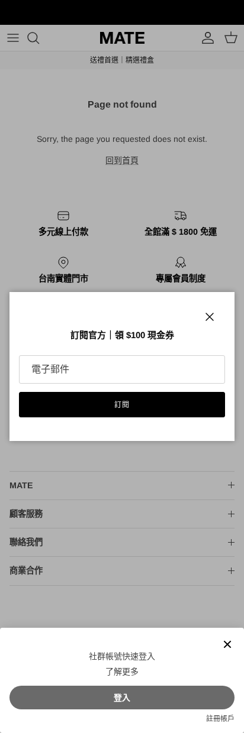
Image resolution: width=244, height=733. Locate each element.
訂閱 (122, 405)
